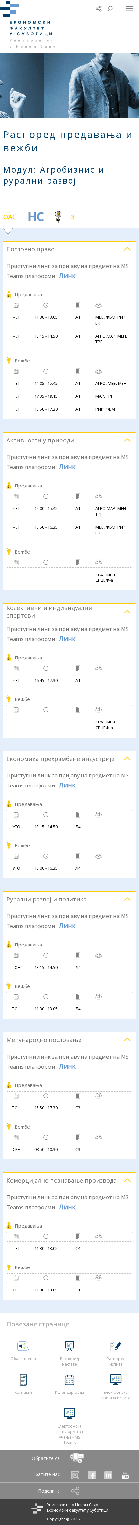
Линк (67, 275)
